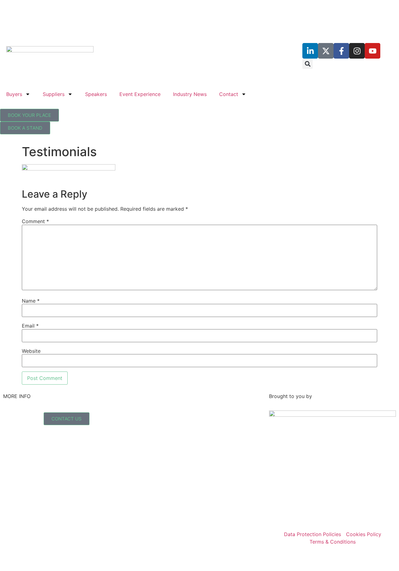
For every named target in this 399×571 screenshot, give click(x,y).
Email (30, 325)
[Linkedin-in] (310, 51)
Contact (228, 94)
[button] (307, 64)
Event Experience (140, 94)
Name (31, 300)
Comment (35, 221)
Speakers (96, 94)
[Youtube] (372, 51)
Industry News (190, 94)
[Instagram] (357, 51)
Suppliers (54, 94)
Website (31, 350)
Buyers (14, 94)
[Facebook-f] (341, 51)
